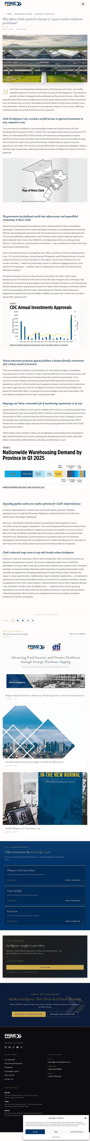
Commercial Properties (13, 1063)
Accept (35, 1132)
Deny (56, 1132)
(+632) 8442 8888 (54, 1069)
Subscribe (45, 967)
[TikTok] (21, 1047)
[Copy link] (33, 621)
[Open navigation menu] (83, 4)
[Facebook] (9, 1047)
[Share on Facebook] (23, 621)
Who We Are (9, 1075)
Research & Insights (44, 14)
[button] (85, 1118)
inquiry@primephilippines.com (59, 1062)
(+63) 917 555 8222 (54, 1076)
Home (9, 14)
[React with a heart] (13, 621)
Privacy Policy (56, 1137)
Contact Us (8, 1079)
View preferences (76, 1132)
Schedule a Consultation (29, 1014)
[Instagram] (13, 1047)
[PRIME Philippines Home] (13, 4)
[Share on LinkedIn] (18, 621)
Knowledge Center (23, 14)
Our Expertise (9, 1060)
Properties (8, 1067)
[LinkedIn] (5, 1047)
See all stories (78, 634)
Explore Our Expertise (62, 1014)
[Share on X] (28, 621)
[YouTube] (17, 1047)
